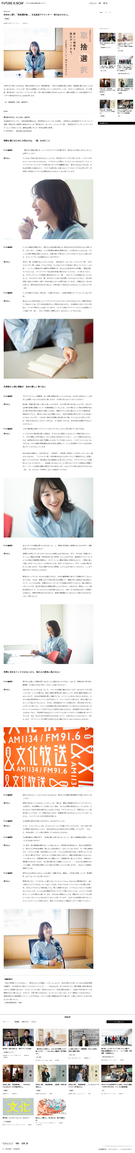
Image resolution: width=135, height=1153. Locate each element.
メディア (18, 23)
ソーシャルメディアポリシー (126, 1149)
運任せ (44, 1093)
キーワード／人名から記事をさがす (116, 1021)
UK (89, 1058)
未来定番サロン (6, 1055)
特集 (100, 3)
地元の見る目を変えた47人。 (124, 73)
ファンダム (113, 1093)
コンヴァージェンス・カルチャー (13, 1124)
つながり (115, 1060)
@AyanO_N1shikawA (24, 131)
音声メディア (12, 23)
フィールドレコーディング (43, 1122)
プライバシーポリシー (113, 1149)
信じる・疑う (103, 70)
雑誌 (51, 1060)
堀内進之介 (26, 1055)
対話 (74, 1093)
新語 (4, 1124)
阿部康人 (30, 1124)
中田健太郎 (14, 1093)
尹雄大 (89, 1093)
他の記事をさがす (104, 123)
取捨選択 (6, 23)
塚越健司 (6, 1057)
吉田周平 (121, 1093)
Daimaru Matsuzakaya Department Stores (117, 1146)
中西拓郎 (122, 1060)
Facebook (8, 1148)
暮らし (47, 1060)
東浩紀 (50, 1093)
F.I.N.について (92, 3)
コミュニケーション (80, 1093)
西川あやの (25, 23)
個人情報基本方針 (102, 1149)
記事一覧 (105, 3)
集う (102, 1093)
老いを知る (120, 50)
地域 (102, 1060)
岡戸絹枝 (57, 1060)
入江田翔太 (39, 1124)
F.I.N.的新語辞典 (7, 1121)
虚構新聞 (86, 1058)
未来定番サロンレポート (106, 47)
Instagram (16, 1148)
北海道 (105, 1060)
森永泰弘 (61, 1122)
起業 (41, 1093)
